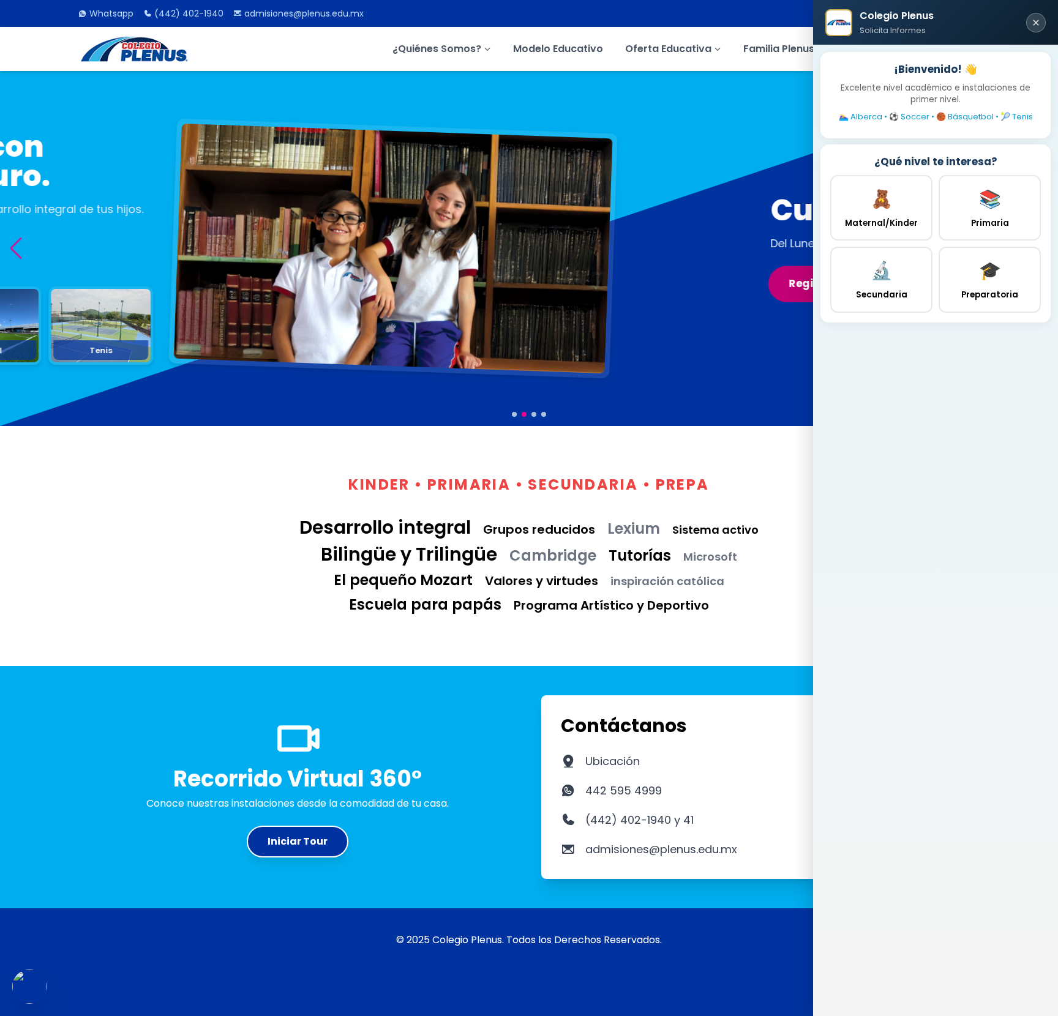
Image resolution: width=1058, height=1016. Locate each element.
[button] (15, 248)
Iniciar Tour (298, 841)
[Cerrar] (1036, 22)
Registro (120, 284)
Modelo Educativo (558, 49)
